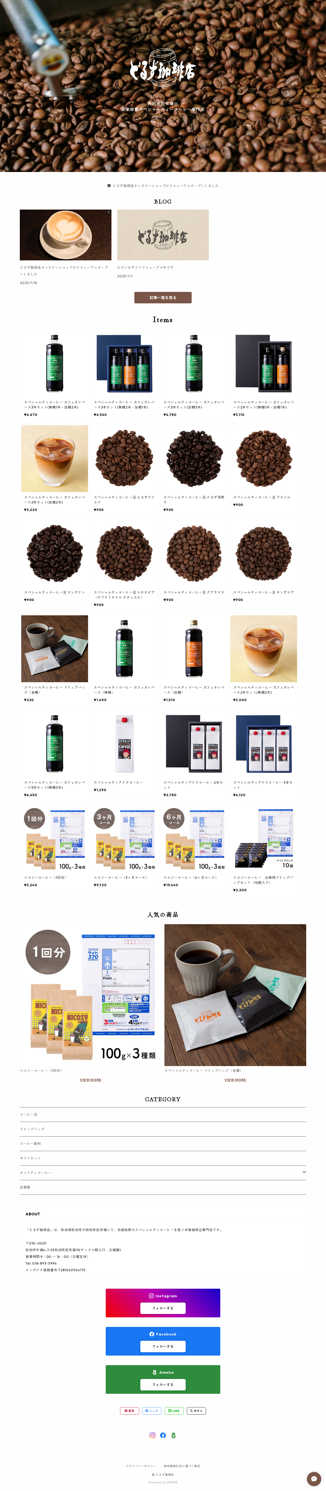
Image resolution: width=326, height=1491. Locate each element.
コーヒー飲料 (30, 1144)
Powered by (158, 1482)
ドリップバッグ (32, 1129)
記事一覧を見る (163, 297)
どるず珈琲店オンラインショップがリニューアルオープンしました (166, 186)
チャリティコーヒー (36, 1173)
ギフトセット (30, 1158)
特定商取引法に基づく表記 (182, 1466)
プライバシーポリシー (141, 1466)
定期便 (25, 1187)
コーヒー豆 (28, 1114)
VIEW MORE (90, 1080)
